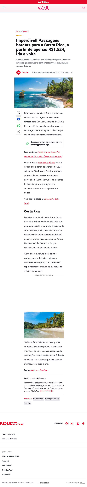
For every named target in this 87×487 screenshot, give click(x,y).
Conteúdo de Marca (9, 439)
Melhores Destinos (39, 370)
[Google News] (83, 423)
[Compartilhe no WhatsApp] (18, 125)
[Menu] (4, 7)
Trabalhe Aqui (7, 470)
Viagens (26, 31)
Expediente (6, 475)
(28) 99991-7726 (46, 391)
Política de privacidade (10, 456)
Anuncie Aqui (7, 465)
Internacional (38, 399)
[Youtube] (72, 423)
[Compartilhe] (18, 132)
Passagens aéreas (52, 399)
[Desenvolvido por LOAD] (82, 483)
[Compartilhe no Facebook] (18, 119)
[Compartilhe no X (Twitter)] (18, 113)
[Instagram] (78, 423)
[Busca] (83, 7)
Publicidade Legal (8, 434)
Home (18, 31)
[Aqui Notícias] (43, 1)
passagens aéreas (46, 162)
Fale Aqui (5, 461)
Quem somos (7, 452)
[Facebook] (67, 423)
